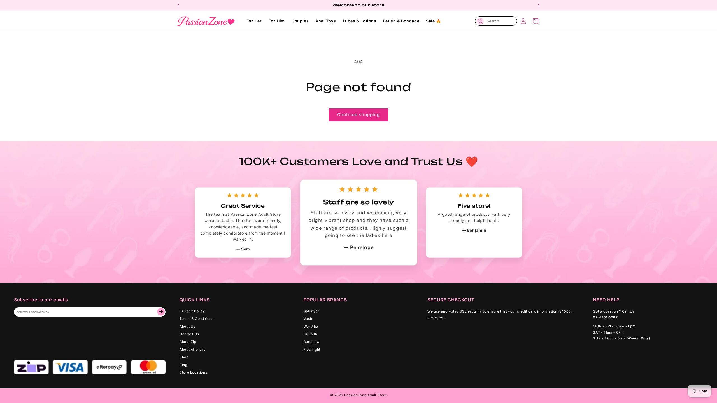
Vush (308, 319)
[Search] (480, 21)
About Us (187, 326)
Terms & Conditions (196, 319)
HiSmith (310, 334)
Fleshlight (312, 349)
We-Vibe (311, 326)
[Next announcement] (538, 5)
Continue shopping (358, 114)
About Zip (188, 341)
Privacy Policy (192, 311)
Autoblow (312, 341)
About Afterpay (193, 349)
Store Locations (193, 372)
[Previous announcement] (178, 5)
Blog (183, 365)
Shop (184, 357)
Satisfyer (311, 311)
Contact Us (189, 334)
